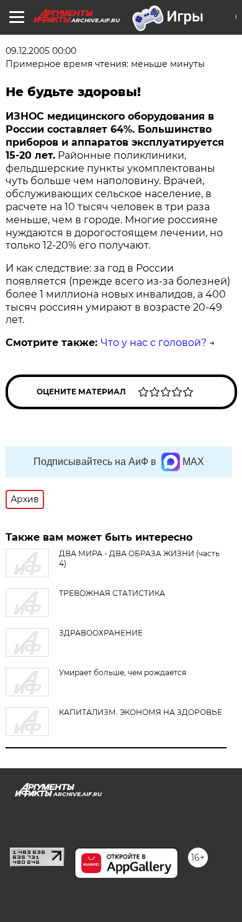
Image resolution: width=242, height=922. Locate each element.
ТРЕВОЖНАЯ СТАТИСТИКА (112, 593)
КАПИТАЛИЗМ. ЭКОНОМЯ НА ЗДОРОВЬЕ (140, 712)
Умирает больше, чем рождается (122, 672)
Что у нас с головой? (154, 342)
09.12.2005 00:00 (41, 50)
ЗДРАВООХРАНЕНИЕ (101, 632)
